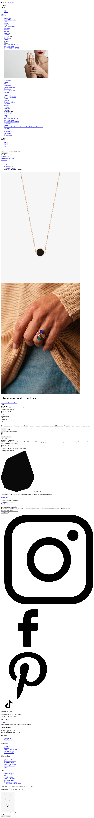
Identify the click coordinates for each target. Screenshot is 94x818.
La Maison (7, 738)
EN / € (6, 10)
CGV (6, 775)
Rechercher (4, 153)
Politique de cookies (10, 778)
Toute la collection (6, 504)
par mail (3, 722)
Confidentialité (8, 777)
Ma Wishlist (7, 133)
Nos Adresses (8, 740)
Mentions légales (9, 773)
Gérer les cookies (9, 780)
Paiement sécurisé (9, 766)
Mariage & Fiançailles (10, 749)
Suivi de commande (10, 761)
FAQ (5, 767)
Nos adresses (8, 135)
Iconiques (7, 746)
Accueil (6, 164)
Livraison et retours (10, 764)
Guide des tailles (9, 762)
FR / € (6, 143)
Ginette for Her (8, 166)
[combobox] (9, 151)
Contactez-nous (8, 759)
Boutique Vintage (9, 751)
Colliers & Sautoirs (9, 168)
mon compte (8, 131)
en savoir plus (5, 497)
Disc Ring (7, 748)
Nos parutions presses (10, 782)
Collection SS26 (9, 753)
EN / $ (6, 12)
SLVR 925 (11, 2)
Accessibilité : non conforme (12, 783)
